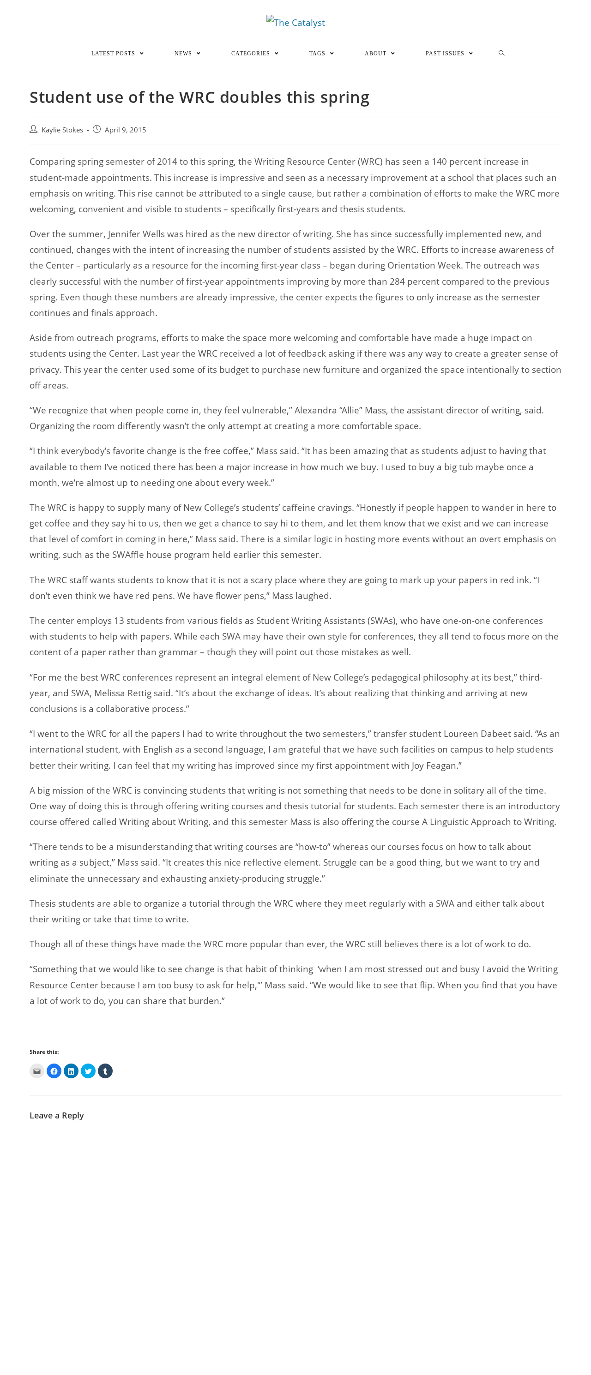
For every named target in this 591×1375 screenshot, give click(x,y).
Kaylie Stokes (62, 130)
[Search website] (501, 53)
